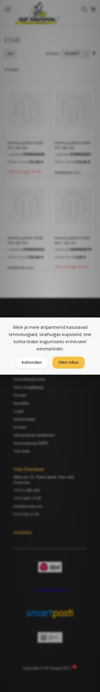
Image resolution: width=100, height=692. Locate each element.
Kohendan (32, 362)
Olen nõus (68, 362)
